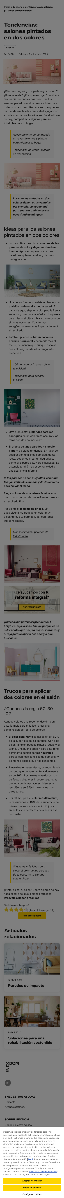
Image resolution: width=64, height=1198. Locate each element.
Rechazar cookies (32, 1187)
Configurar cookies (32, 1194)
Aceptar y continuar (32, 1180)
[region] (32, 1162)
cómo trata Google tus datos (43, 1171)
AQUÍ (30, 1159)
